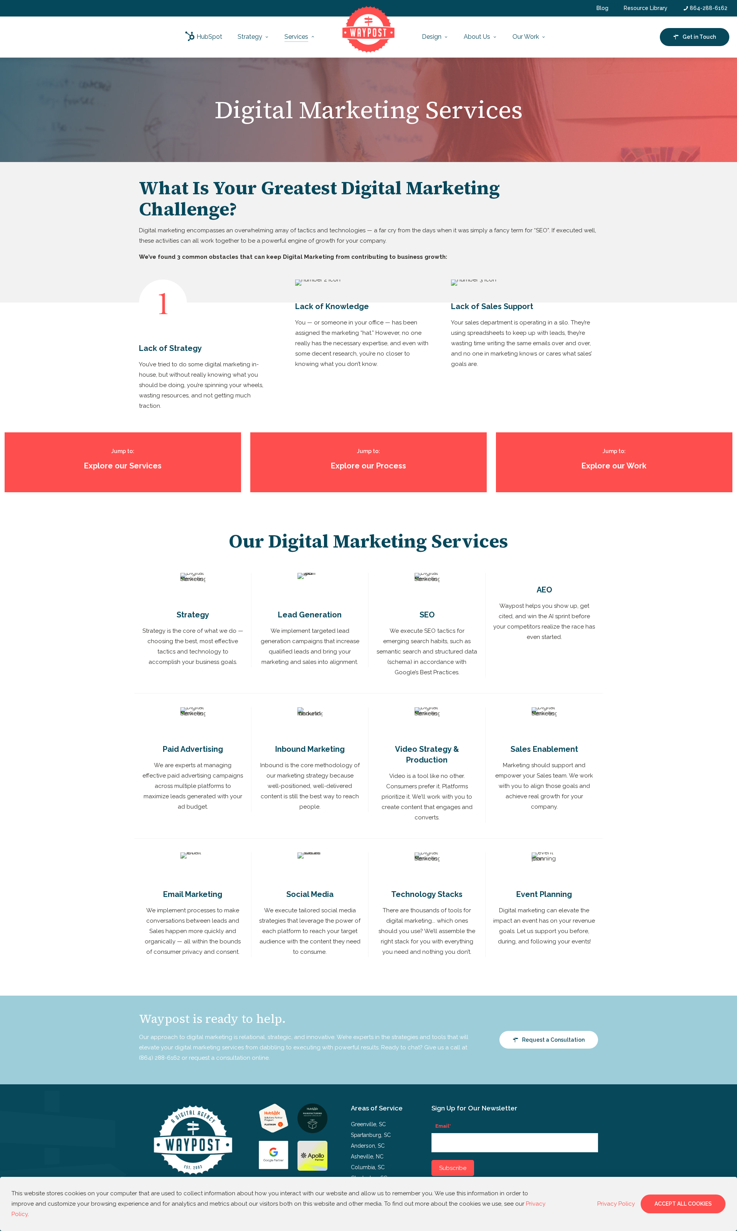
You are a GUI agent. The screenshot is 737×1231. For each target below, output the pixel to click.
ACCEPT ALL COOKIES (683, 1204)
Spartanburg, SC (371, 1135)
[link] (274, 1118)
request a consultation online (229, 1057)
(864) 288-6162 (159, 1057)
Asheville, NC (367, 1156)
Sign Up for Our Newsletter (474, 1108)
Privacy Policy (616, 1203)
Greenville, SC (368, 1124)
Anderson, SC (368, 1146)
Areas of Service (377, 1108)
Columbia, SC (368, 1167)
